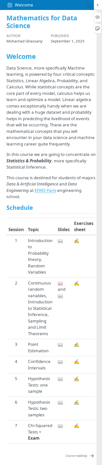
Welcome (24, 5)
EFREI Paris (45, 190)
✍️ (76, 240)
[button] (9, 5)
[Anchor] (37, 207)
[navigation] (58, 5)
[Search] (84, 5)
